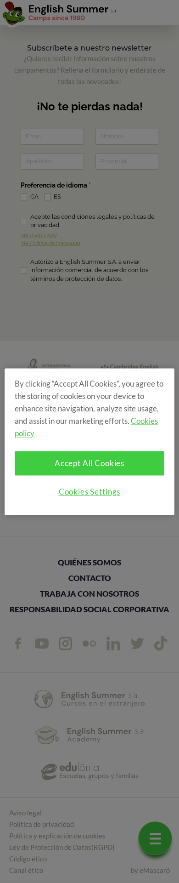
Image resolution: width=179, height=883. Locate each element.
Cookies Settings (90, 491)
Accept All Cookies (89, 463)
